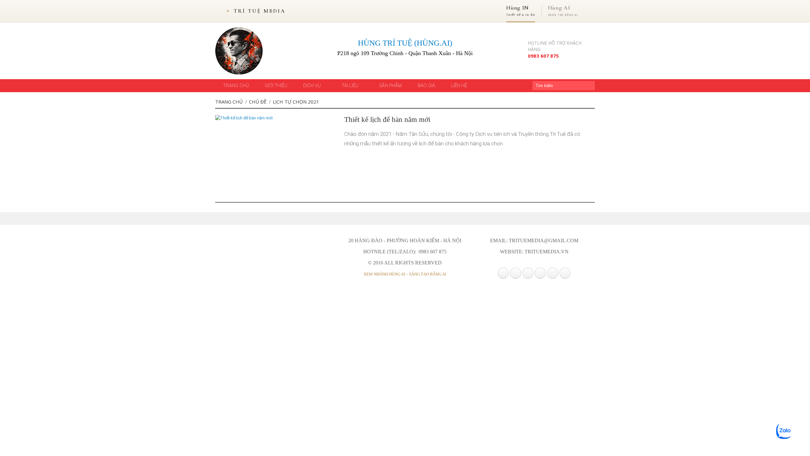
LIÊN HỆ (459, 85)
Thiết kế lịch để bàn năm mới (387, 120)
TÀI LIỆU (351, 85)
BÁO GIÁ (426, 85)
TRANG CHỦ (236, 85)
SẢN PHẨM (390, 85)
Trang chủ (229, 101)
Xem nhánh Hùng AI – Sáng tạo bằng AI (405, 274)
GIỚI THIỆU (276, 85)
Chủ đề (257, 101)
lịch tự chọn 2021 (296, 101)
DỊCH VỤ (312, 85)
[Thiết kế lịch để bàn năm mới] (244, 118)
